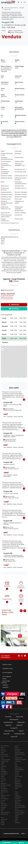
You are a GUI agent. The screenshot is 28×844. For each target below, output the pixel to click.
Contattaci (15, 309)
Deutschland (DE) (9, 731)
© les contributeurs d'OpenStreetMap (14, 376)
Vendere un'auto (7, 664)
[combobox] (12, 636)
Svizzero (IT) (14, 736)
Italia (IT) (21, 731)
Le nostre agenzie (7, 672)
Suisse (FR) (6, 733)
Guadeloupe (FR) (8, 722)
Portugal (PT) (14, 728)
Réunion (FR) (19, 716)
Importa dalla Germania (5, 681)
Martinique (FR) (14, 719)
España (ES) (19, 725)
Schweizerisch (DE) (19, 733)
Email (22, 842)
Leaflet (4, 376)
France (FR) (8, 716)
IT (24, 2)
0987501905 (7, 842)
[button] (21, 2)
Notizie (4, 678)
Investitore (5, 687)
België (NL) (8, 725)
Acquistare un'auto (7, 668)
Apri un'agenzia (6, 676)
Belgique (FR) (21, 722)
